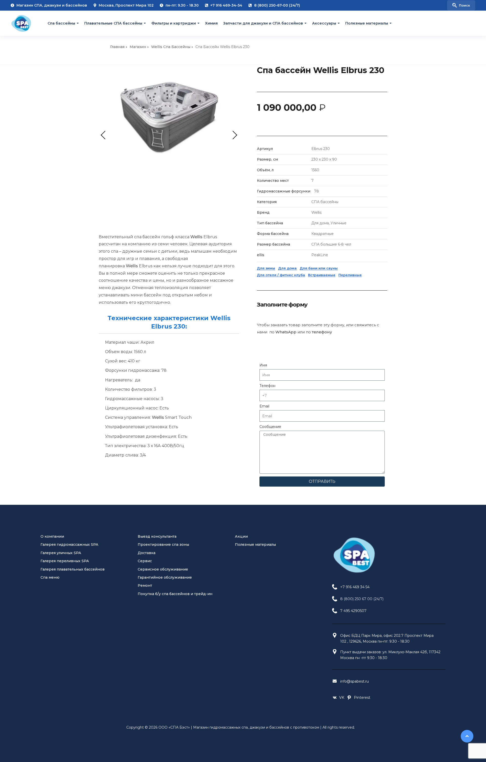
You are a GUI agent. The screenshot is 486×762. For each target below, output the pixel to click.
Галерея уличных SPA (60, 553)
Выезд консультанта (157, 536)
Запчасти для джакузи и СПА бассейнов (263, 23)
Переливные (350, 275)
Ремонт (145, 585)
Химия (211, 23)
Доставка (146, 553)
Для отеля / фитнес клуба (281, 275)
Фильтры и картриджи (173, 23)
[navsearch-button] (461, 5)
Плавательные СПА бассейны (113, 23)
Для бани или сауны (319, 268)
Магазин (138, 47)
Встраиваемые (321, 275)
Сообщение (270, 426)
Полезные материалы (366, 23)
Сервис (145, 561)
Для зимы (266, 268)
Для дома (287, 268)
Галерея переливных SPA (64, 561)
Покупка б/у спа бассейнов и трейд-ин (175, 594)
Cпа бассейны (61, 23)
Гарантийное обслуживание (165, 577)
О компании (52, 536)
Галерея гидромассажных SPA (69, 544)
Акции (241, 536)
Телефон (267, 385)
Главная (117, 47)
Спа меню (49, 577)
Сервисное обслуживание (163, 569)
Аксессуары (324, 23)
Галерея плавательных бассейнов (72, 569)
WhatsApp (285, 332)
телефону (322, 332)
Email (264, 406)
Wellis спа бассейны (170, 47)
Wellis (196, 236)
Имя (263, 365)
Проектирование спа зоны (163, 544)
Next (233, 135)
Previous (105, 135)
